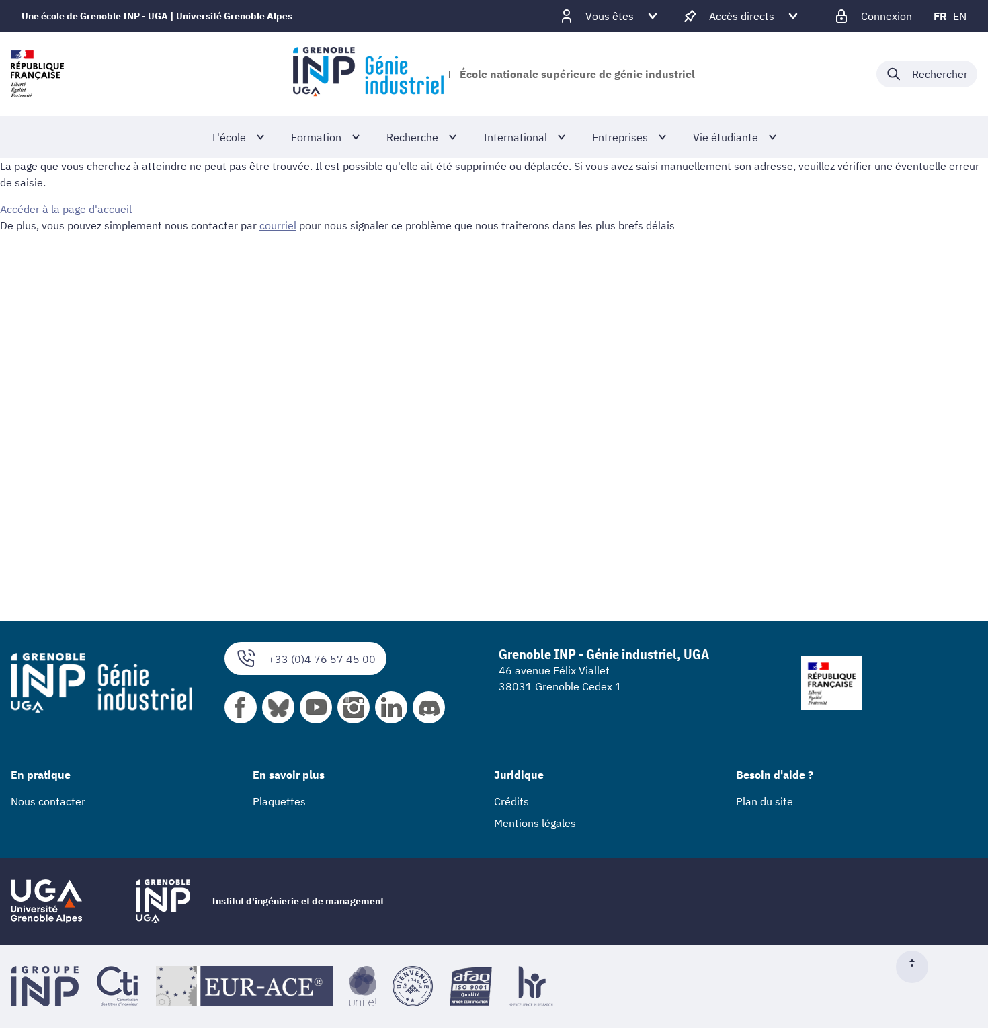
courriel (277, 225)
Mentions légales (535, 823)
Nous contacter (48, 801)
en (959, 16)
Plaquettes (279, 801)
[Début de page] (917, 967)
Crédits (511, 801)
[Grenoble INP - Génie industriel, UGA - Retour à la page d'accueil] (368, 74)
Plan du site (764, 801)
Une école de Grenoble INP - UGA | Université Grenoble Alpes (157, 16)
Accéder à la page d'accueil (66, 209)
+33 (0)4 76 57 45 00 (322, 659)
